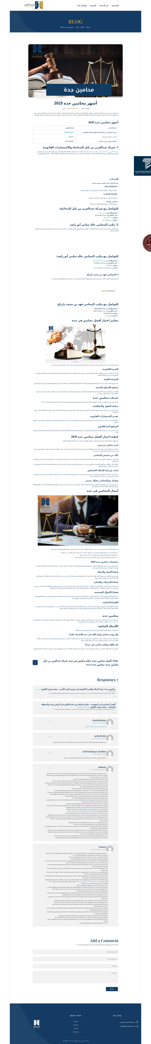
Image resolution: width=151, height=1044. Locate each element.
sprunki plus (100, 735)
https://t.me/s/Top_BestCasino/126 (95, 727)
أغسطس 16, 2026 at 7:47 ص (98, 770)
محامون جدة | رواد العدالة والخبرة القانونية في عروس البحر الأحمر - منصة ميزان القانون (78, 689)
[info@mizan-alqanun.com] (137, 1026)
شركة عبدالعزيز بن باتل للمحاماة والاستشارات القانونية (104, 151)
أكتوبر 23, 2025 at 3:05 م (83, 707)
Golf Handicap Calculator (94, 751)
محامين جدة (112, 664)
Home (82, 27)
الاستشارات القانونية (113, 622)
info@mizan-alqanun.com (128, 1026)
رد (114, 696)
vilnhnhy (102, 767)
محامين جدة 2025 (95, 664)
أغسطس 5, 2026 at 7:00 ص (98, 738)
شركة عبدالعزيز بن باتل (55, 660)
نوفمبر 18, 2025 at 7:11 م (99, 723)
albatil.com (102, 213)
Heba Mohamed (74, 108)
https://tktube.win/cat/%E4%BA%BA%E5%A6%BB (81, 811)
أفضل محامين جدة (102, 660)
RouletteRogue (99, 720)
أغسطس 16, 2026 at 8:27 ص (98, 849)
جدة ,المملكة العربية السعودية (127, 1022)
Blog (88, 27)
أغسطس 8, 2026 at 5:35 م (99, 754)
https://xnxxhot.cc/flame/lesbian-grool (88, 882)
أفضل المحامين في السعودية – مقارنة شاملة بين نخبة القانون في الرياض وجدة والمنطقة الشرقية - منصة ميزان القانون (78, 705)
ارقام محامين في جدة (80, 660)
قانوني (77, 27)
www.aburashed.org (99, 260)
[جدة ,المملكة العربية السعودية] (137, 1022)
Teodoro (102, 846)
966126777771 (107, 218)
